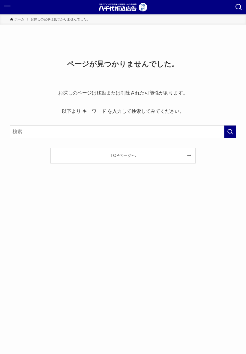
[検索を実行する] (230, 131)
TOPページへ (123, 155)
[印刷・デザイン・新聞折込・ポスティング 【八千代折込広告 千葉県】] (123, 7)
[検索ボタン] (239, 7)
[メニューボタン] (7, 7)
